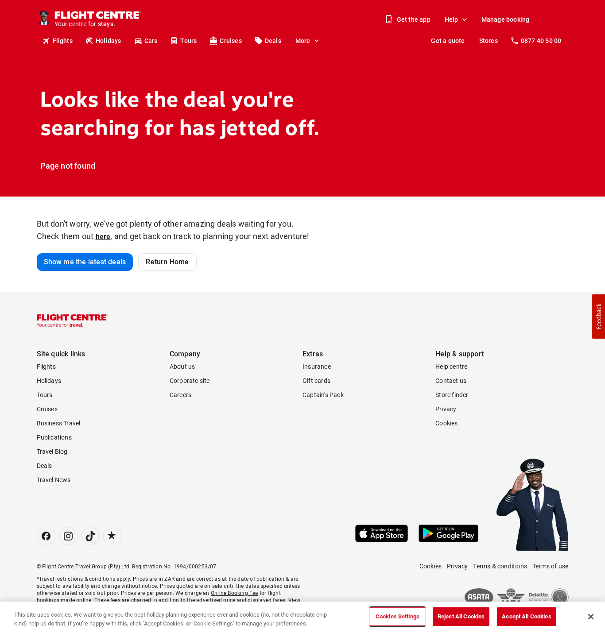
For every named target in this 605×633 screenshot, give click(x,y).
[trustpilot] (112, 536)
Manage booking (505, 19)
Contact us (450, 380)
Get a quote (448, 40)
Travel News (54, 479)
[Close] (591, 616)
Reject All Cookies (461, 616)
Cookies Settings (397, 616)
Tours (188, 40)
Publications (54, 437)
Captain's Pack (323, 394)
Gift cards (316, 380)
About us (182, 366)
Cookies (446, 423)
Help (451, 19)
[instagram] (68, 536)
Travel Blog (52, 451)
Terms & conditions (500, 566)
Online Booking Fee (234, 593)
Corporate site (190, 380)
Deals (273, 40)
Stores (488, 40)
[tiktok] (90, 536)
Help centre (451, 366)
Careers (180, 394)
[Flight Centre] (72, 320)
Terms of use (550, 566)
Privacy (445, 409)
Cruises (230, 40)
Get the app (413, 19)
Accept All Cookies (526, 616)
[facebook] (46, 536)
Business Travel (59, 423)
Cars (151, 40)
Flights (63, 40)
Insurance (316, 366)
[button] (598, 316)
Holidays (108, 40)
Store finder (451, 394)
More (302, 40)
